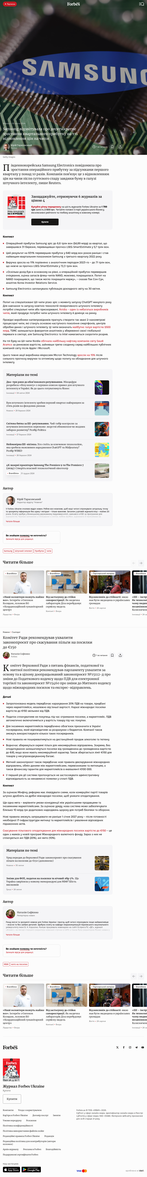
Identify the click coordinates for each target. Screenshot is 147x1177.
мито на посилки (19, 964)
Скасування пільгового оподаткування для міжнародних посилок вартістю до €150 (54, 830)
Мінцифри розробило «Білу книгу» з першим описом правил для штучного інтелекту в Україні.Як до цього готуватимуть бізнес (45, 385)
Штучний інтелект (23, 551)
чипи (49, 551)
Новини (6, 123)
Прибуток (39, 551)
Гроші (8, 889)
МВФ (6, 964)
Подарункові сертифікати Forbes (20, 1154)
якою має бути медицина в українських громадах (109, 600)
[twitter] (117, 1047)
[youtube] (143, 1047)
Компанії (50, 611)
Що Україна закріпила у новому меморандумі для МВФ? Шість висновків (42, 881)
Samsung (8, 551)
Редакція (49, 1136)
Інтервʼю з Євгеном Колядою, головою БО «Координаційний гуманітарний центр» (23, 603)
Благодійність (53, 1149)
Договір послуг (40, 1115)
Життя (91, 608)
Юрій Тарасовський (21, 145)
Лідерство (7, 614)
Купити (45, 222)
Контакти (8, 1110)
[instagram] (130, 1047)
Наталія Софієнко (20, 654)
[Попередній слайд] (134, 976)
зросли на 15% (86, 355)
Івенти (56, 1115)
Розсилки (31, 1120)
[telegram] (136, 1047)
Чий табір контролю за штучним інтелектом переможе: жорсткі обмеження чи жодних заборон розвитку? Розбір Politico (45, 426)
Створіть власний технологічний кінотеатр (45, 467)
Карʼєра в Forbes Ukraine (15, 1115)
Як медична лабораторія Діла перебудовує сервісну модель (63, 602)
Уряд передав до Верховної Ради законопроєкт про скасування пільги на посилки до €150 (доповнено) (43, 859)
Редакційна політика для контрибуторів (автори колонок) (29, 1142)
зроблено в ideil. (134, 1171)
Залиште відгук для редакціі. (20, 539)
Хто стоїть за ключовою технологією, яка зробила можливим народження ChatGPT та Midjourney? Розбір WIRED (44, 447)
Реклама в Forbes (32, 1149)
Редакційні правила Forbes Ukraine (21, 1136)
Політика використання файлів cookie (23, 1131)
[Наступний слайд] (141, 563)
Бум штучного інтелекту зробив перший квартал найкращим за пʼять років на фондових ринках (45, 404)
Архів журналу (11, 1149)
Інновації (10, 393)
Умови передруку (12, 1120)
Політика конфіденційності (18, 1125)
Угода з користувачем (29, 1110)
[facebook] (124, 1047)
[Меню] (141, 4)
